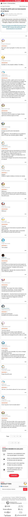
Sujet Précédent (6, 6)
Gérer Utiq (24, 498)
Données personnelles (6, 498)
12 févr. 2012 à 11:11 (6, 346)
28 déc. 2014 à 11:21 (6, 76)
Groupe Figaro (12, 499)
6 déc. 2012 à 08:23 (6, 170)
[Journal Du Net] (20, 506)
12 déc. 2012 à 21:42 (6, 146)
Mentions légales (5, 499)
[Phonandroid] (20, 515)
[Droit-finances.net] (20, 509)
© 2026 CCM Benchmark (21, 499)
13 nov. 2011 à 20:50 (6, 370)
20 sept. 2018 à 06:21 (12, 15)
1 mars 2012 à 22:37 (6, 282)
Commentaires (11, 3)
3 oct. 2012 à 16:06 (6, 222)
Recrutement (22, 497)
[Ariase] (7, 515)
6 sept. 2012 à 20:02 (6, 243)
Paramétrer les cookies (16, 498)
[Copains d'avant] (7, 512)
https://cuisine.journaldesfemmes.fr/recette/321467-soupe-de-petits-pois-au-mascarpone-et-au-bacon (14, 27)
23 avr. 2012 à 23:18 (6, 258)
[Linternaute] (7, 509)
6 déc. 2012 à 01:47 (6, 187)
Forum (5, 3)
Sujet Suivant (22, 6)
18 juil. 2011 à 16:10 (6, 385)
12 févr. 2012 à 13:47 (6, 326)
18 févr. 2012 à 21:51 (6, 309)
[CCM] (7, 506)
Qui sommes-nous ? (7, 497)
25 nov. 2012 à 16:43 (6, 207)
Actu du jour (5, 486)
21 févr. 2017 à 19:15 (6, 60)
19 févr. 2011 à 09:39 (6, 416)
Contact (13, 497)
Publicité (17, 497)
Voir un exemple (23, 486)
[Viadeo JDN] (20, 512)
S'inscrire (14, 475)
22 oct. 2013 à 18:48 (6, 127)
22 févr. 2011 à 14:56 (6, 400)
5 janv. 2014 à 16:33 (6, 108)
